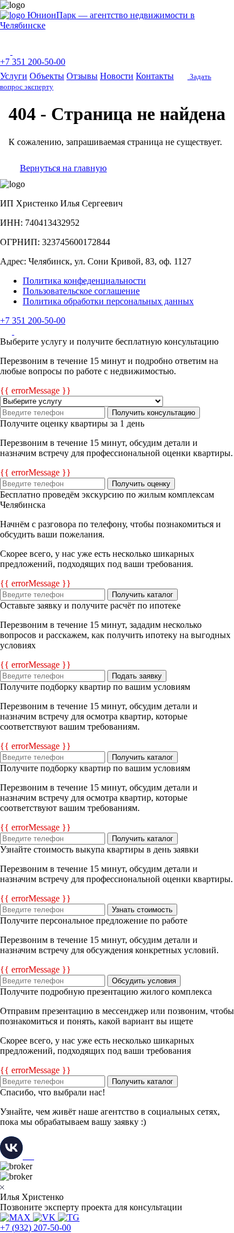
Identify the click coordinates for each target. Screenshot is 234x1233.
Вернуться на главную (63, 168)
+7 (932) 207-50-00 (35, 1227)
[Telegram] (18, 51)
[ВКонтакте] (7, 331)
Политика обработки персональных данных (108, 301)
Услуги (13, 76)
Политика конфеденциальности (84, 281)
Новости (116, 76)
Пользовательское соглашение (81, 291)
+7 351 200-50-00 (32, 62)
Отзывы (82, 76)
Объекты (47, 76)
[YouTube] (20, 331)
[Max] (6, 51)
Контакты (155, 76)
